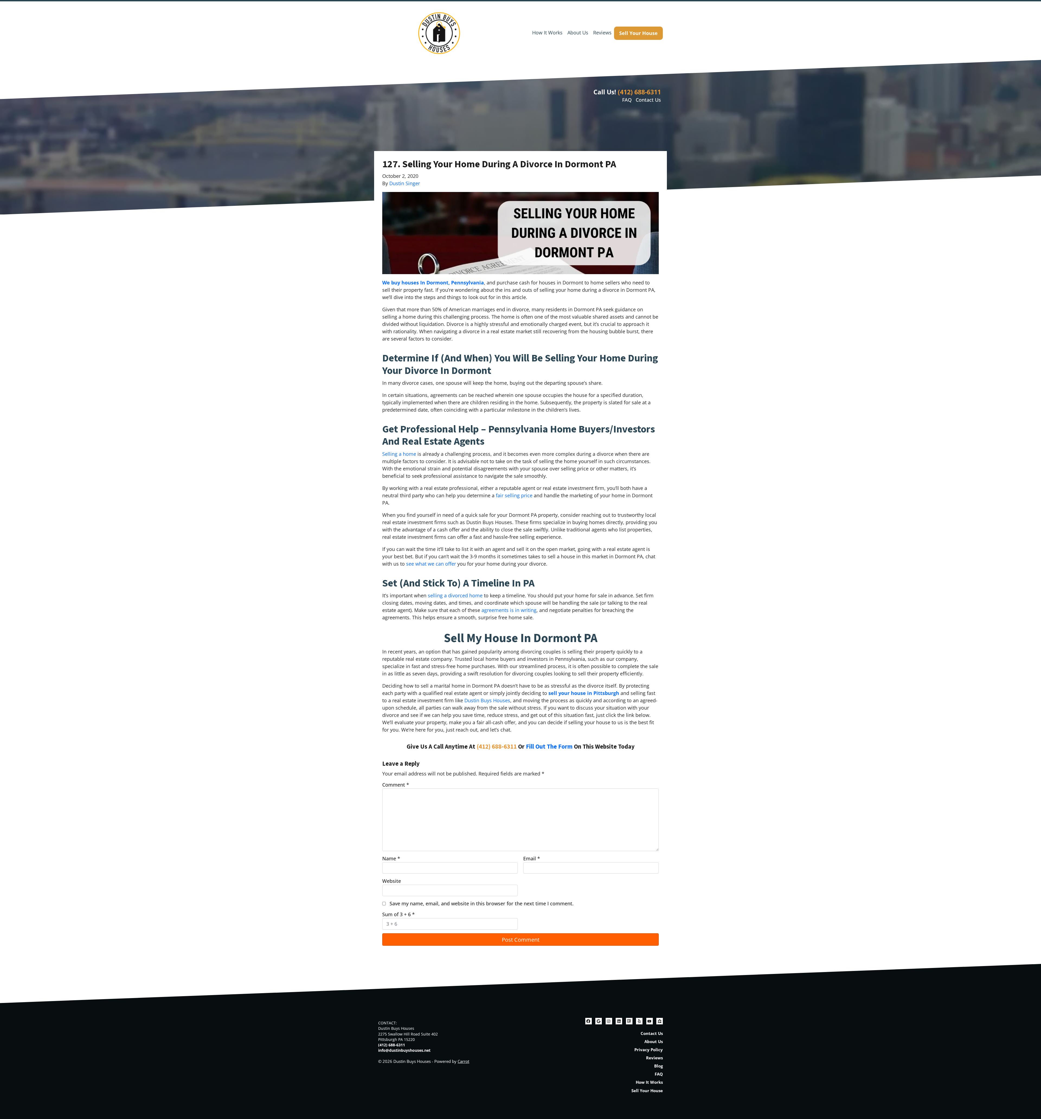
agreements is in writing (508, 610)
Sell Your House (638, 33)
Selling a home (399, 454)
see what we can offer (431, 563)
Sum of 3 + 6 (398, 914)
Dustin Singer (404, 183)
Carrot (463, 1061)
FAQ (627, 100)
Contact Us (648, 100)
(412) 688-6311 (639, 92)
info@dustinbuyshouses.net (404, 1050)
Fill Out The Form (549, 746)
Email (531, 858)
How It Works (547, 32)
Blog (658, 1066)
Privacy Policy (648, 1049)
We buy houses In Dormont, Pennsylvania (433, 282)
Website (391, 881)
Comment (395, 784)
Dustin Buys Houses (487, 700)
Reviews (602, 32)
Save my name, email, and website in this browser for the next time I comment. (482, 903)
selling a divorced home (455, 595)
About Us (577, 32)
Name (391, 858)
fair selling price (514, 495)
